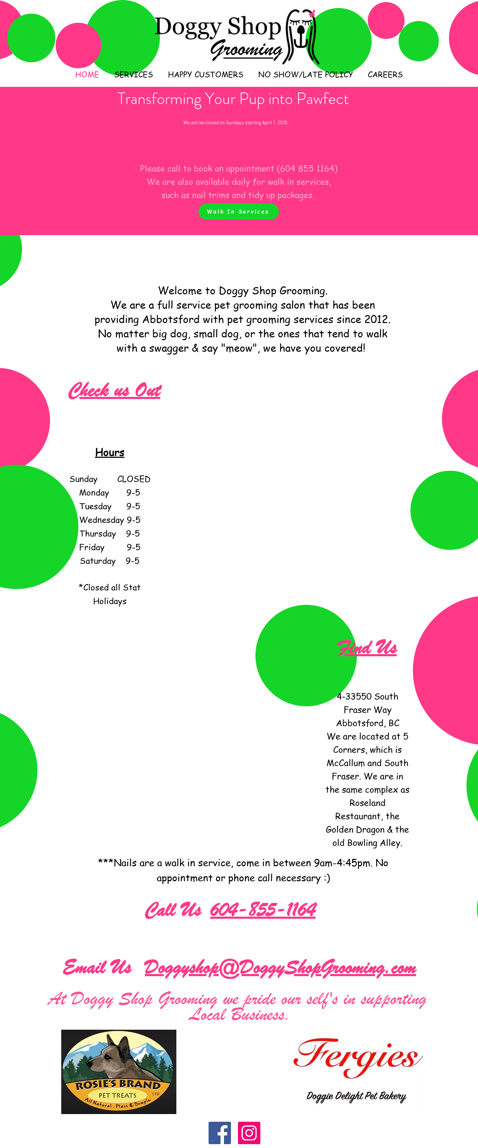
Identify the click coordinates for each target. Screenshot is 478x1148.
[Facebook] (220, 1133)
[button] (133, 74)
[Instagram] (249, 1133)
